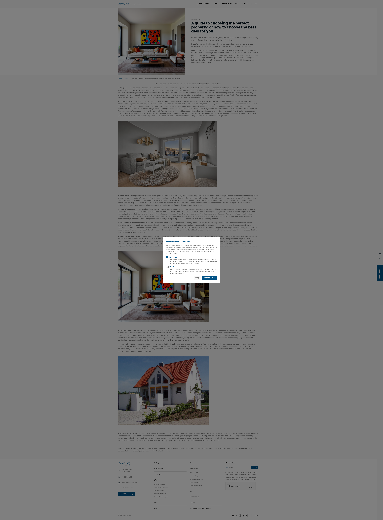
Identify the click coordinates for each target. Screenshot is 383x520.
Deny (197, 278)
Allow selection (209, 278)
